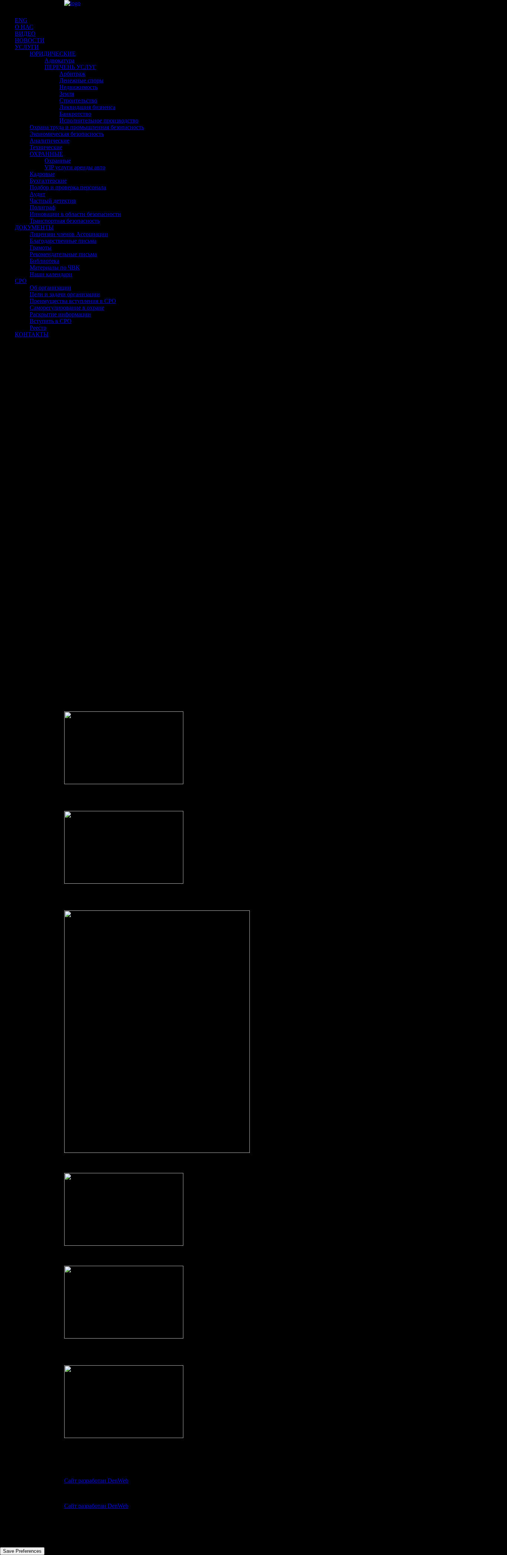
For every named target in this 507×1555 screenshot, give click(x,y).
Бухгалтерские (48, 180)
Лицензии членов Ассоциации (69, 234)
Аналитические (49, 140)
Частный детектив (53, 201)
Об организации (50, 287)
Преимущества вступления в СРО (73, 301)
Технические (46, 147)
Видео (25, 33)
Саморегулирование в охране (67, 307)
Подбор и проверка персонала (68, 187)
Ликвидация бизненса (87, 107)
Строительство (78, 100)
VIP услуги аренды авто (75, 167)
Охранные (46, 154)
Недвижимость (78, 87)
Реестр (38, 328)
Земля (66, 94)
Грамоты (41, 247)
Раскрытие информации (60, 314)
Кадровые (42, 174)
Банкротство (75, 114)
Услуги (27, 47)
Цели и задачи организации (65, 294)
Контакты (32, 334)
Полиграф (42, 207)
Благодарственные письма (63, 241)
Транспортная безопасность (65, 221)
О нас (24, 27)
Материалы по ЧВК (55, 267)
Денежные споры (81, 80)
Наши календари (51, 274)
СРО (21, 281)
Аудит (37, 194)
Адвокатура (60, 60)
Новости (30, 40)
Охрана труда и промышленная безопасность (87, 127)
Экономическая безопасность (67, 134)
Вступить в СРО (51, 321)
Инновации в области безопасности (75, 214)
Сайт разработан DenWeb (96, 1480)
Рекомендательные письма (63, 254)
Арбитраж (72, 74)
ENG (21, 20)
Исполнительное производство (98, 120)
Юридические (53, 53)
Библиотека (44, 261)
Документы (34, 227)
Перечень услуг (70, 67)
